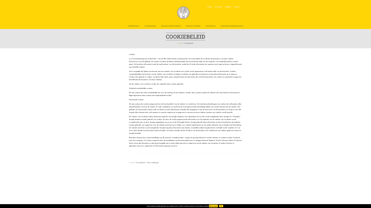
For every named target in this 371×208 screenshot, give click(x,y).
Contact (237, 7)
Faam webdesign (153, 163)
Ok (221, 206)
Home (209, 7)
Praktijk (228, 7)
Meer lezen (213, 206)
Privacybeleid (141, 163)
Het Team (218, 7)
